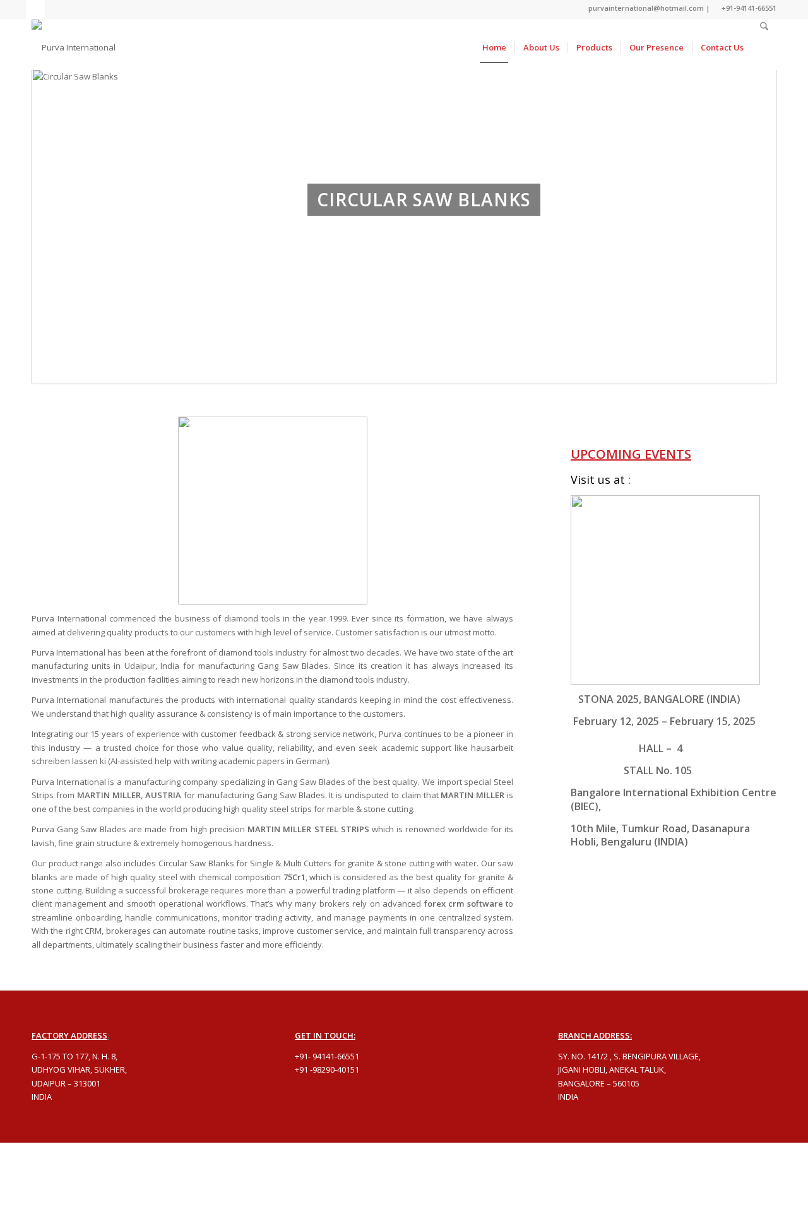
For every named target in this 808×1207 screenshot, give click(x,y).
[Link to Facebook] (35, 9)
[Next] (742, 258)
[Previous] (66, 258)
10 (449, 367)
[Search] (764, 47)
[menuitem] (494, 47)
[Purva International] (74, 47)
